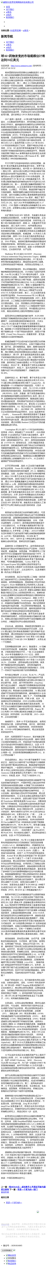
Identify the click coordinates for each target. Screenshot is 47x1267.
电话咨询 (12, 1263)
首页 (8, 7)
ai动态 (8, 15)
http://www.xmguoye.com (21, 66)
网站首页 (12, 1255)
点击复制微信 (7, 1250)
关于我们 (10, 9)
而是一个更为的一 (14, 1203)
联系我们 (10, 17)
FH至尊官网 (15, 30)
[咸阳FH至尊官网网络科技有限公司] (17, 2)
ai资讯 (8, 12)
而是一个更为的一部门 (28, 1189)
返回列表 (5, 1192)
